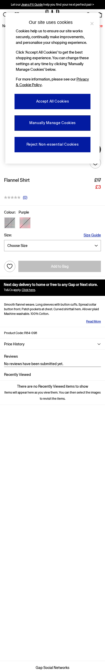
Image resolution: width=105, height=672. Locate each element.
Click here (28, 290)
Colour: (10, 212)
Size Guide (92, 235)
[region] (52, 88)
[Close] (92, 23)
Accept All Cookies (52, 101)
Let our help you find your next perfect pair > (52, 4)
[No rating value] (13, 197)
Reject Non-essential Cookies (53, 144)
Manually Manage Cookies (52, 123)
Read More (93, 321)
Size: (8, 235)
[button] (9, 222)
